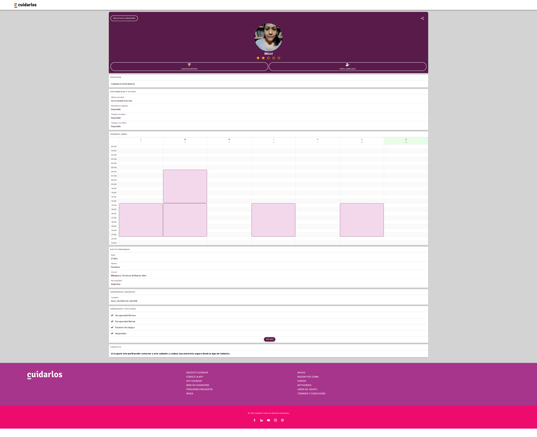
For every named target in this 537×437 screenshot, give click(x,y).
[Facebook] (254, 421)
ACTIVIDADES (304, 385)
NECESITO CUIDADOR (197, 372)
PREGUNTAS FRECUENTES (199, 389)
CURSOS (301, 381)
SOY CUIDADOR (194, 381)
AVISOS (301, 372)
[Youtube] (268, 421)
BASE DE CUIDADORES (197, 385)
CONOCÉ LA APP (194, 376)
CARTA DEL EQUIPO (307, 389)
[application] (141, 220)
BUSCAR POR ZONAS (308, 376)
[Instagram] (275, 421)
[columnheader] (141, 140)
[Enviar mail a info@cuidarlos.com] (282, 421)
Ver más (270, 339)
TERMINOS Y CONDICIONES (311, 393)
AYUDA (189, 393)
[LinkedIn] (261, 421)
